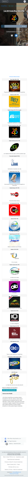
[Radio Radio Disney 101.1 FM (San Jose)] (14, 194)
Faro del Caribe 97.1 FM (14, 156)
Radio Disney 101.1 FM (14, 187)
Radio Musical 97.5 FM (14, 234)
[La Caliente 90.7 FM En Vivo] (14, 210)
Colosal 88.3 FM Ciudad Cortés (14, 356)
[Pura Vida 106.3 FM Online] (14, 86)
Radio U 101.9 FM (14, 249)
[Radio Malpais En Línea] (14, 302)
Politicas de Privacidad (14, 473)
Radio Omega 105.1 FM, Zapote (14, 110)
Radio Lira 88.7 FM (14, 94)
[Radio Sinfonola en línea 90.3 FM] (14, 147)
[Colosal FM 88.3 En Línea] (14, 363)
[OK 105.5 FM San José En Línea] (14, 286)
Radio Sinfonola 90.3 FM (14, 140)
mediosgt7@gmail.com (16, 472)
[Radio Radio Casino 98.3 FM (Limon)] (14, 271)
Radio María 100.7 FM (14, 171)
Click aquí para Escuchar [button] (9, 390)
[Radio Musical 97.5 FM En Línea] (14, 240)
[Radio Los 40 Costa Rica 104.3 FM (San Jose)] (14, 132)
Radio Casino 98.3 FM (14, 264)
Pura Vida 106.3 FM (14, 79)
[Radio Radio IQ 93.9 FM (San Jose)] (14, 317)
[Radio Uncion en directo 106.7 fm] (14, 225)
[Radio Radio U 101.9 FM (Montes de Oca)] (14, 256)
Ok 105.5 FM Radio (14, 280)
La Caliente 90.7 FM (14, 203)
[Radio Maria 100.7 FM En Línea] (14, 178)
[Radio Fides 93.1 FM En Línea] (14, 332)
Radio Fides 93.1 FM (14, 326)
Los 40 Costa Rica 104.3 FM (14, 125)
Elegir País (5, 1)
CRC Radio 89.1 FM (14, 341)
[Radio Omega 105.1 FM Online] (14, 116)
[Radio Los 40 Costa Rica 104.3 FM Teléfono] (12, 35)
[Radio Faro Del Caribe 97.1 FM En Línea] (14, 162)
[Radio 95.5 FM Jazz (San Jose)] (14, 378)
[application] (14, 26)
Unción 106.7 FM (14, 218)
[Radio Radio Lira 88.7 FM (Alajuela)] (14, 101)
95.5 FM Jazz (14, 372)
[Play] (2, 26)
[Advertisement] (14, 60)
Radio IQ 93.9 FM (14, 310)
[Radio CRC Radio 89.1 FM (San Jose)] (14, 348)
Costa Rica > (4, 6)
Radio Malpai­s (14, 295)
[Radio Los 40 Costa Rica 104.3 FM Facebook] (16, 35)
